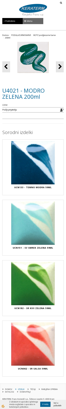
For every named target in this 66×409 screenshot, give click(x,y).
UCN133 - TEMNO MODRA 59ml (33, 187)
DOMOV (8, 389)
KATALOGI (9, 392)
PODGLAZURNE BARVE (21, 35)
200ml (7, 37)
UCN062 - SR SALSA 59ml (33, 368)
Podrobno (10, 21)
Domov (5, 35)
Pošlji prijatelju (9, 109)
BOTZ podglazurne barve (44, 35)
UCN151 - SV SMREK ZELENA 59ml (33, 247)
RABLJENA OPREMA (49, 389)
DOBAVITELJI (25, 392)
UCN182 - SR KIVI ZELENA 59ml (33, 308)
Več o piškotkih (57, 404)
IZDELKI (21, 389)
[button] (60, 66)
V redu (45, 404)
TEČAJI (33, 389)
